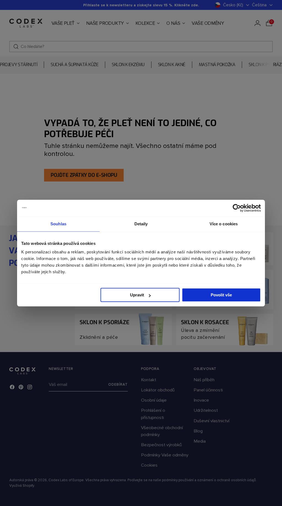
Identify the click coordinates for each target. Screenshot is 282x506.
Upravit (137, 295)
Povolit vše (221, 295)
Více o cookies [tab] (224, 223)
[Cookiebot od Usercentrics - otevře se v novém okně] (237, 208)
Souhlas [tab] (58, 223)
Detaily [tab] (141, 223)
